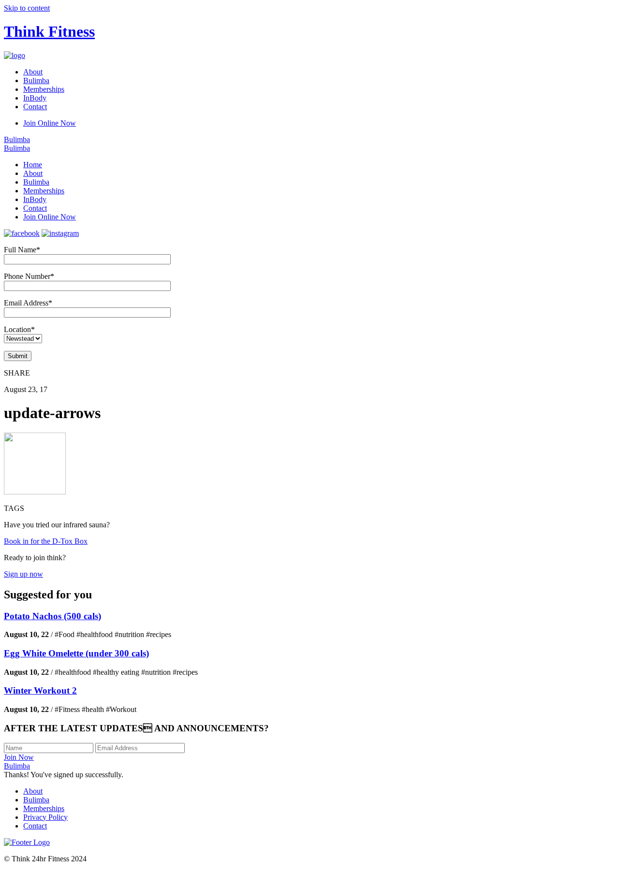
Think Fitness (49, 31)
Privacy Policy (45, 817)
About (33, 72)
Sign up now (23, 574)
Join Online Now (49, 123)
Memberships (43, 89)
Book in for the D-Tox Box (46, 541)
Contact (35, 106)
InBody (34, 98)
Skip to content (27, 8)
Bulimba (36, 80)
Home (32, 164)
